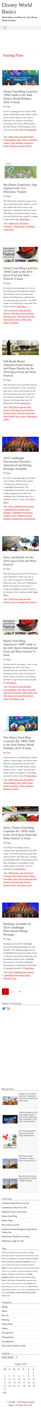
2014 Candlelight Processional (21, 972)
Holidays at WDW (11, 789)
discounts (16, 1258)
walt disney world (13, 1292)
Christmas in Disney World (22, 1255)
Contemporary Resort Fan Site (14, 1207)
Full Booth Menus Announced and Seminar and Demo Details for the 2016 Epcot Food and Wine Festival (19, 368)
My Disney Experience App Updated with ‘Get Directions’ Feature (20, 188)
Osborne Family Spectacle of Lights (16, 1283)
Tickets (5, 1328)
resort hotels (21, 1286)
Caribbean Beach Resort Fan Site (15, 1203)
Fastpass (14, 1271)
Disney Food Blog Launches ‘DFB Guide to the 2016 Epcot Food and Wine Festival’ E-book (20, 273)
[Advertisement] (20, 38)
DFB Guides (5, 1258)
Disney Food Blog (9, 1216)
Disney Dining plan (9, 1262)
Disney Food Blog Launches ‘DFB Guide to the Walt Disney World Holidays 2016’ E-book (20, 97)
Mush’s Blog (7, 1220)
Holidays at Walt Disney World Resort (12, 1274)
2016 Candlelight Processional (21, 506)
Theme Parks (6, 1289)
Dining (11, 1258)
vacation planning (30, 1289)
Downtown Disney (29, 1265)
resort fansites (14, 1286)
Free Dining (33, 1271)
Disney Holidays (26, 786)
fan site (9, 1271)
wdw (8, 1296)
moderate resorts (32, 1280)
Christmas (12, 1255)
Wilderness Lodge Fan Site (13, 1241)
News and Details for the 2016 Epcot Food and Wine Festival (19, 561)
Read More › (25, 219)
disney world (19, 1265)
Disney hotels (11, 1265)
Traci (8, 106)
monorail (4, 1283)
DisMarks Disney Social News (14, 1212)
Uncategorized (8, 1341)
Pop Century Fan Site (10, 1225)
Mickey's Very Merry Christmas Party (14, 1280)
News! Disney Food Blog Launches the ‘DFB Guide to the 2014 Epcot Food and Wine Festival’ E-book (20, 833)
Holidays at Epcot (24, 515)
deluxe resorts (34, 1255)
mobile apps (13, 223)
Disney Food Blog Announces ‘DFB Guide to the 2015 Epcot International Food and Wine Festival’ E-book (20, 648)
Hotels (4, 1311)
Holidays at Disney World (20, 146)
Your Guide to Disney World (14, 1346)
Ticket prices (13, 1289)
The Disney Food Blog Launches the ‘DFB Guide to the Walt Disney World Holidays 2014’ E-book (19, 743)
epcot (4, 1268)
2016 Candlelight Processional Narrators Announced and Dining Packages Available (17, 463)
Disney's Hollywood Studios (29, 1258)
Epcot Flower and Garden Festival (16, 1268)
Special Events (33, 1286)
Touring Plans (7, 1333)
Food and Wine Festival (23, 1271)
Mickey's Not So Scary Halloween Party (22, 1277)
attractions (24, 1252)
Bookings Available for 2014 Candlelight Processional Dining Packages (17, 929)
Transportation (21, 1289)
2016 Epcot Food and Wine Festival (11, 1252)
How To (25, 1274)
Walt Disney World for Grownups (16, 1236)
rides (26, 1286)
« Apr (4, 1392)
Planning (29, 1283)
